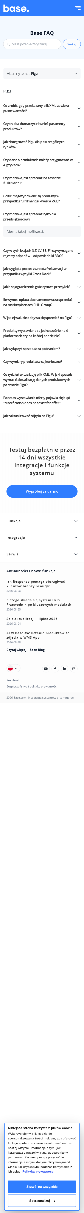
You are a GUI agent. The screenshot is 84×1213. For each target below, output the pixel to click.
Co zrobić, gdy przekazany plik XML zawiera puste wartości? (36, 108)
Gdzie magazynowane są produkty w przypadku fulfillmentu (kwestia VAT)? (31, 198)
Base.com (20, 698)
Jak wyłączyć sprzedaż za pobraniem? (31, 348)
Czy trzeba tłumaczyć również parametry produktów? (34, 126)
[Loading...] (46, 668)
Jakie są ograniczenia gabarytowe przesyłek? (36, 286)
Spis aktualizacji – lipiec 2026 (32, 619)
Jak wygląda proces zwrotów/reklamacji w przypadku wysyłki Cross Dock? (34, 271)
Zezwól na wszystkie (42, 1186)
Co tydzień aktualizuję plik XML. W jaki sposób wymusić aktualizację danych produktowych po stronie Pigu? (37, 379)
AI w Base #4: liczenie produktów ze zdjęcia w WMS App (38, 635)
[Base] (16, 8)
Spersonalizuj (39, 1200)
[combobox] (32, 44)
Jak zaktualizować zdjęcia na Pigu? (28, 415)
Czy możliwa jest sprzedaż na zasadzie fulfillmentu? (32, 180)
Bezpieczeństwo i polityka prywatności (31, 686)
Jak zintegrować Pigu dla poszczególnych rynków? (33, 144)
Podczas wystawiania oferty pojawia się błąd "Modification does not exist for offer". (36, 400)
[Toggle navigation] (78, 8)
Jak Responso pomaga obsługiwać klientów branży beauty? (35, 583)
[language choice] (13, 668)
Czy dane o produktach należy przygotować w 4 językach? (38, 162)
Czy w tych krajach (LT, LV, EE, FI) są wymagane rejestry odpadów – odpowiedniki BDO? (38, 253)
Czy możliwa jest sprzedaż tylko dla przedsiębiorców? (29, 217)
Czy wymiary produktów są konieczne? (32, 361)
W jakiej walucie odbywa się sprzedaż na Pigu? (37, 317)
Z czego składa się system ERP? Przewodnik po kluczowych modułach (39, 602)
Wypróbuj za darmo (42, 491)
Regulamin (13, 680)
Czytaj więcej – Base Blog (25, 649)
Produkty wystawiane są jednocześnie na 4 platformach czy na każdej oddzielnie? (35, 333)
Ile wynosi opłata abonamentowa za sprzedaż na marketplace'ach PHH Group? (37, 302)
